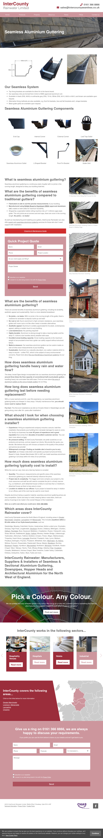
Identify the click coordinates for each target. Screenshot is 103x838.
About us (51, 15)
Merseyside (37, 520)
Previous (2, 655)
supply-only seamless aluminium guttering (23, 222)
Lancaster (25, 538)
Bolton (28, 533)
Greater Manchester (10, 702)
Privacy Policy (42, 280)
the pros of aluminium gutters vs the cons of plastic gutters (32, 380)
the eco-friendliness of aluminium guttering (44, 355)
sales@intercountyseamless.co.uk (79, 7)
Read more (16, 664)
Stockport (33, 528)
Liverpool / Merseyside (11, 705)
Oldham (7, 531)
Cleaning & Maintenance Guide (35, 231)
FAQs (81, 15)
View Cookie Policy (12, 835)
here (25, 437)
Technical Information (11, 806)
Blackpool (8, 545)
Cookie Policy (31, 806)
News (66, 15)
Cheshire (17, 520)
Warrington (51, 541)
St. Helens (59, 541)
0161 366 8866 (91, 4)
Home (7, 15)
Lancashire (25, 520)
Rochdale (14, 531)
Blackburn (51, 543)
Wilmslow (48, 545)
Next (100, 655)
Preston (15, 545)
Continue (95, 833)
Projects (37, 15)
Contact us (95, 15)
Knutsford (57, 548)
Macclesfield (31, 545)
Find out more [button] (51, 612)
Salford (33, 533)
